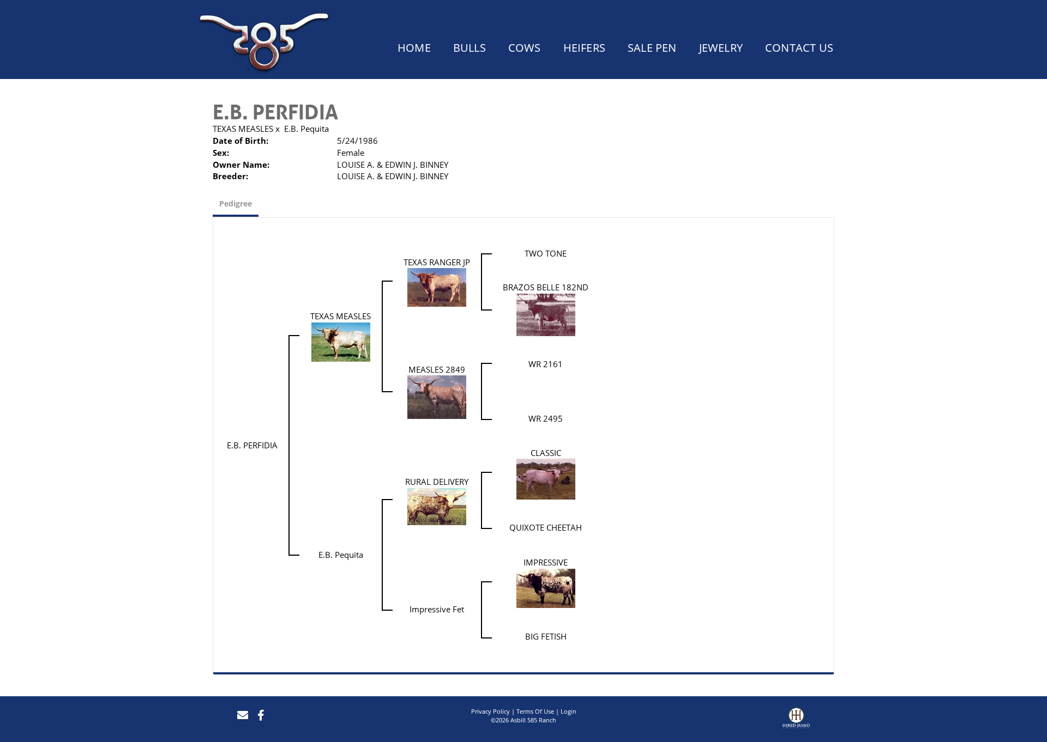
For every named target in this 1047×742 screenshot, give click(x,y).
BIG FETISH (546, 636)
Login (568, 711)
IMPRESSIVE (546, 562)
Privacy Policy (490, 711)
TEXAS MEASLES (243, 128)
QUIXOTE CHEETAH (545, 527)
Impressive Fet (437, 609)
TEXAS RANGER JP (437, 262)
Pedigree (235, 203)
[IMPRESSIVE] (545, 587)
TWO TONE (546, 253)
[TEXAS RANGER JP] (436, 286)
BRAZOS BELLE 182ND (545, 287)
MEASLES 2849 (436, 369)
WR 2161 (545, 363)
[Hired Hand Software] (796, 719)
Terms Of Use (535, 711)
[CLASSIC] (545, 478)
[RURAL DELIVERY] (436, 505)
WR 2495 (545, 418)
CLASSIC (546, 452)
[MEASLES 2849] (436, 396)
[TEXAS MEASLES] (340, 341)
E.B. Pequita (306, 128)
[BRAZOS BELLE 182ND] (545, 313)
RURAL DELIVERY (436, 481)
